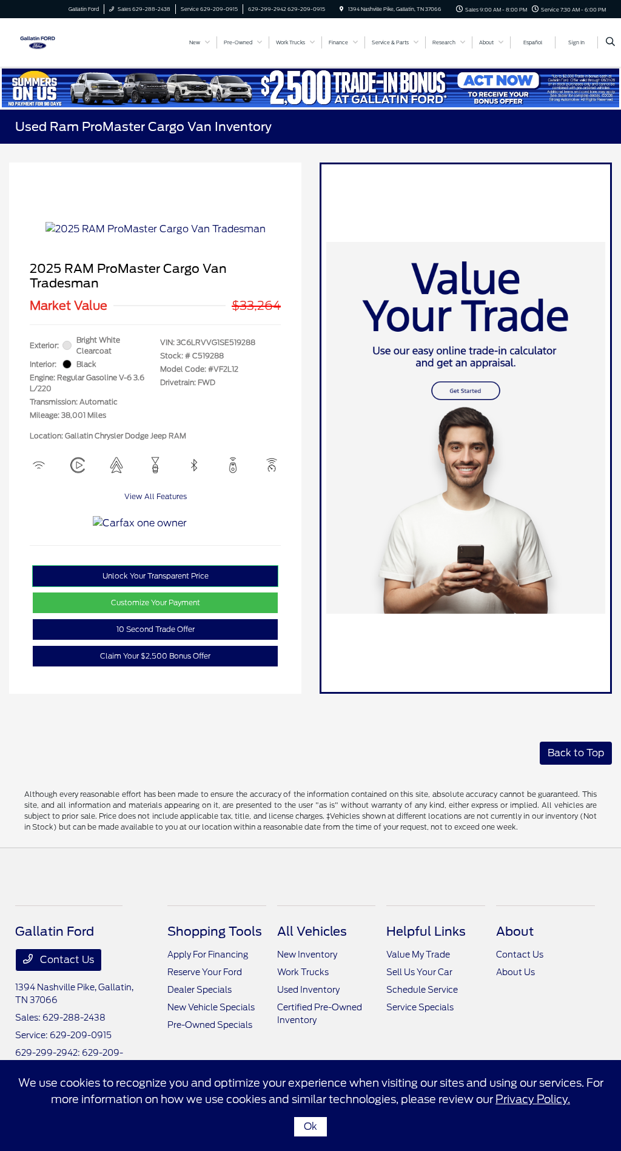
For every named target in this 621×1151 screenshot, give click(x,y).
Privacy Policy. (532, 1099)
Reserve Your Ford (204, 972)
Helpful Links (426, 931)
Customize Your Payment (155, 602)
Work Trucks (303, 972)
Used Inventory (308, 990)
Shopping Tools (214, 931)
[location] (341, 9)
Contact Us (66, 959)
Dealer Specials (199, 990)
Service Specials (420, 1007)
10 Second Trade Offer (155, 629)
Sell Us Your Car (419, 972)
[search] (610, 42)
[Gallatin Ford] (37, 41)
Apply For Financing (207, 954)
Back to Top (576, 753)
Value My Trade (418, 954)
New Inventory (307, 954)
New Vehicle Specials (211, 1007)
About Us (515, 972)
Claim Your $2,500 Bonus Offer (155, 655)
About (515, 931)
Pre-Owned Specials (209, 1025)
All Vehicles (312, 931)
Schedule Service (422, 990)
